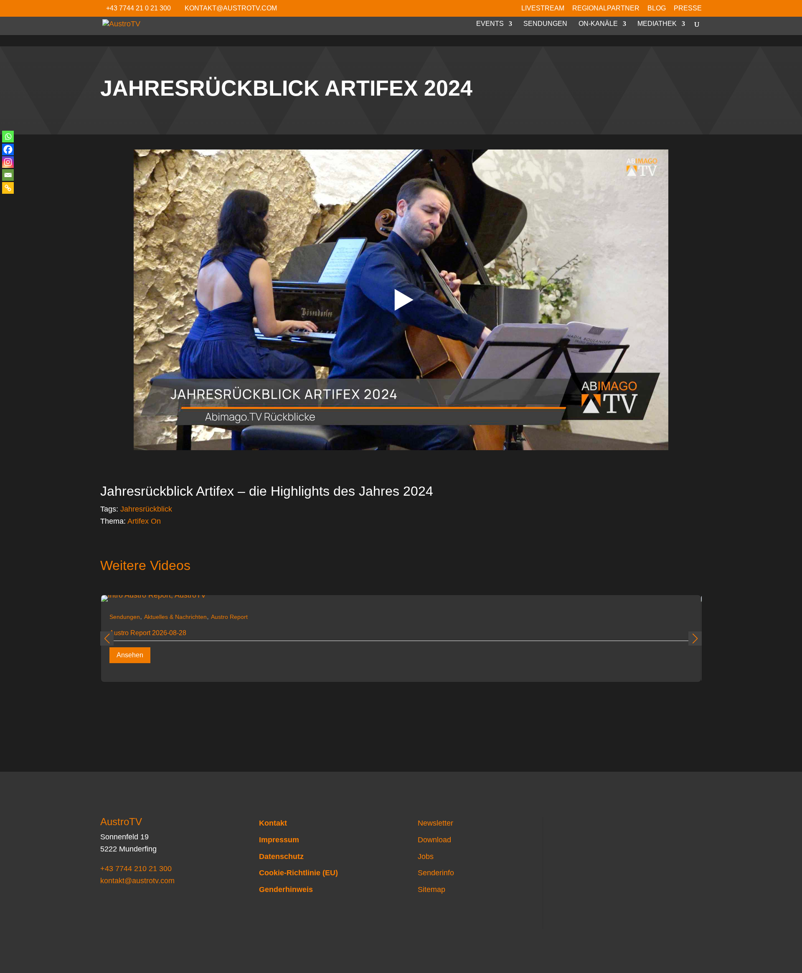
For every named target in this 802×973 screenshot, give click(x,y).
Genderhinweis (286, 889)
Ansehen (130, 655)
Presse (688, 8)
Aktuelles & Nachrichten (175, 616)
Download (434, 840)
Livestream (542, 8)
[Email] (8, 175)
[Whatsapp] (8, 136)
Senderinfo (436, 873)
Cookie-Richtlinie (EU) (298, 873)
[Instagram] (8, 162)
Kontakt (273, 823)
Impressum (279, 840)
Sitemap (431, 889)
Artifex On (144, 521)
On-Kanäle (598, 24)
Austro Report (229, 616)
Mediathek (657, 24)
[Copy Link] (8, 188)
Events (490, 24)
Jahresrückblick (146, 509)
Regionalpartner (606, 8)
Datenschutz (281, 856)
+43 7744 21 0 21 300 (138, 8)
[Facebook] (8, 149)
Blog (656, 8)
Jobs (426, 856)
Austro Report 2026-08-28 (147, 632)
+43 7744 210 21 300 (136, 868)
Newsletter (435, 823)
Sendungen (545, 24)
